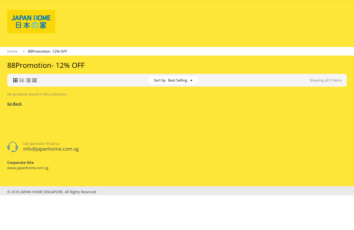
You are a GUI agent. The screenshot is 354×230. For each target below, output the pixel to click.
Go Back (14, 103)
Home (12, 51)
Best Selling (177, 80)
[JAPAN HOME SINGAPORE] (31, 21)
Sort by (160, 80)
